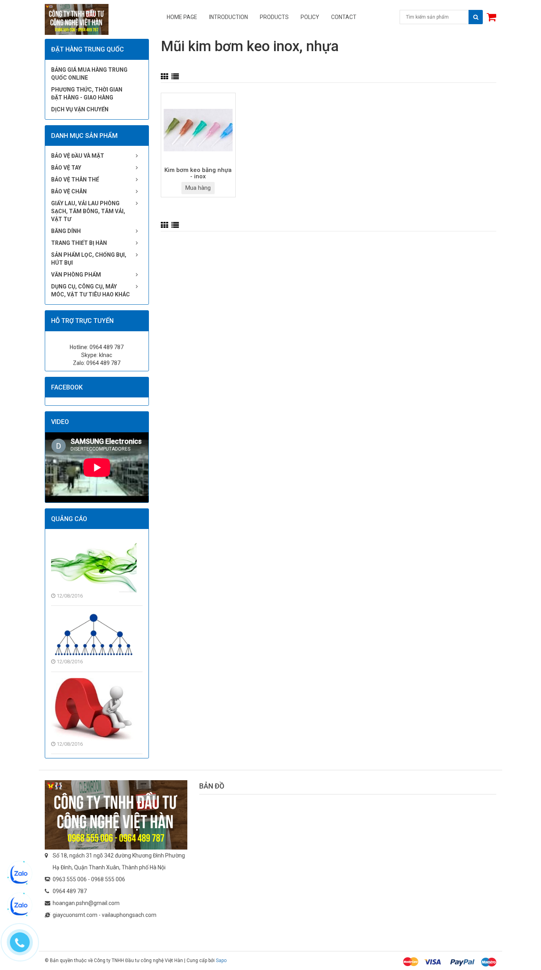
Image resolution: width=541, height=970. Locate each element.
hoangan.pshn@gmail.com (86, 903)
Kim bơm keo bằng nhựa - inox (198, 173)
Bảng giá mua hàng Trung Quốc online (89, 74)
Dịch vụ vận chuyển (80, 109)
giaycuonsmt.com (75, 915)
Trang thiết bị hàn (79, 243)
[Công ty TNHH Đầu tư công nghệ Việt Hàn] (116, 814)
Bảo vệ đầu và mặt (77, 156)
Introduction (228, 17)
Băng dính (66, 231)
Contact (343, 17)
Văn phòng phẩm (76, 274)
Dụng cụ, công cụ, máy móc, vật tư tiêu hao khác (90, 290)
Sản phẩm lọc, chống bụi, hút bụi (88, 259)
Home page (182, 17)
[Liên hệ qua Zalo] (20, 874)
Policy (310, 17)
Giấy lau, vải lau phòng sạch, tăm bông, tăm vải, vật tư (88, 211)
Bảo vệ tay (66, 167)
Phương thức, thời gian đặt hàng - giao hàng (86, 93)
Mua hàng (198, 187)
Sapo (221, 960)
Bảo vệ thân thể (75, 179)
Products (274, 17)
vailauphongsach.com (129, 915)
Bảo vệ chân (69, 191)
